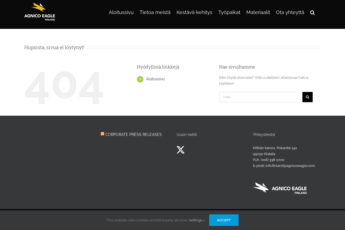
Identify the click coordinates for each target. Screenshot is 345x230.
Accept (224, 220)
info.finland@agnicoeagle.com (290, 166)
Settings (196, 220)
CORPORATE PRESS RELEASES (133, 134)
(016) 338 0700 (272, 160)
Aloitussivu (155, 79)
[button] (312, 12)
